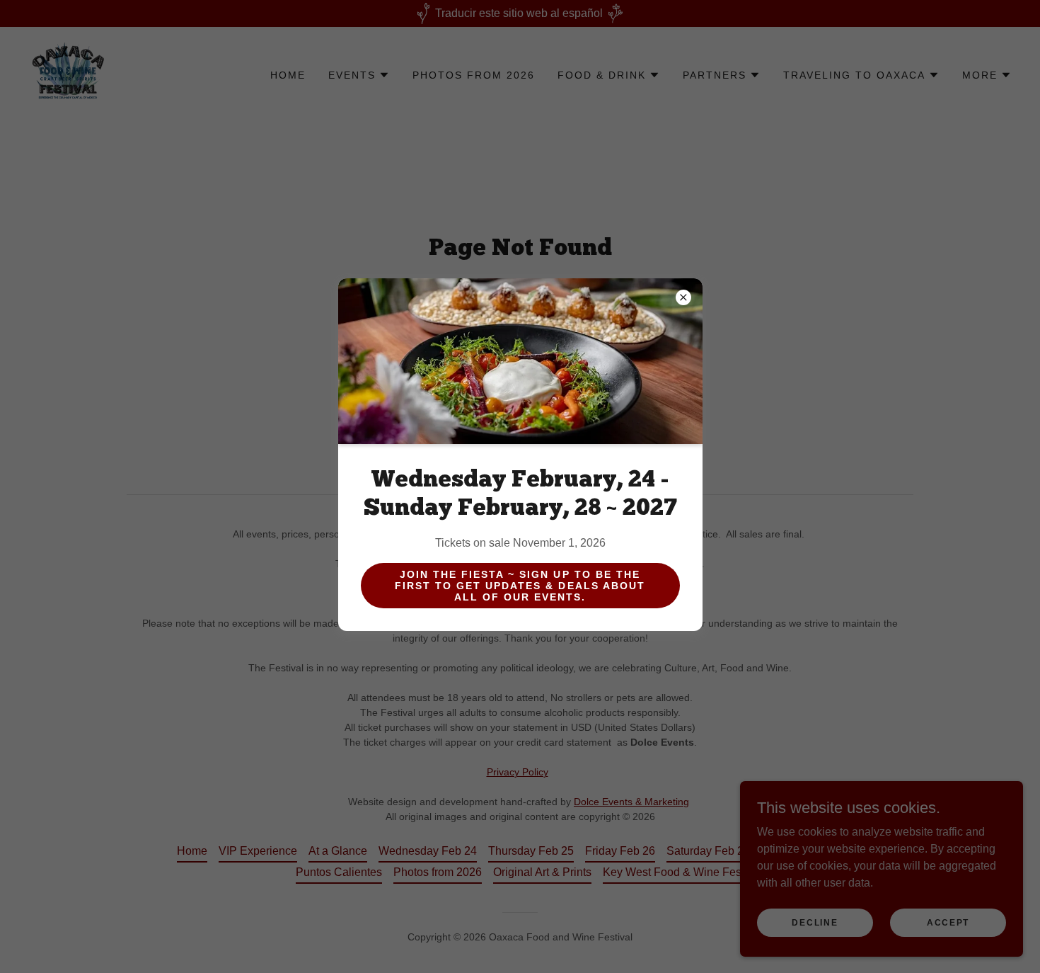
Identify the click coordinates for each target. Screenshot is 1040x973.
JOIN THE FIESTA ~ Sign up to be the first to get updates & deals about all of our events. (520, 586)
